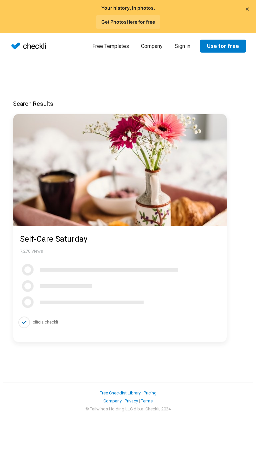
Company (152, 46)
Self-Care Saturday (53, 239)
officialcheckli (45, 322)
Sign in (182, 46)
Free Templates (110, 46)
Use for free (223, 46)
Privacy (131, 400)
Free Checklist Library (120, 392)
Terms (147, 400)
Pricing (150, 392)
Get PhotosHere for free (128, 22)
